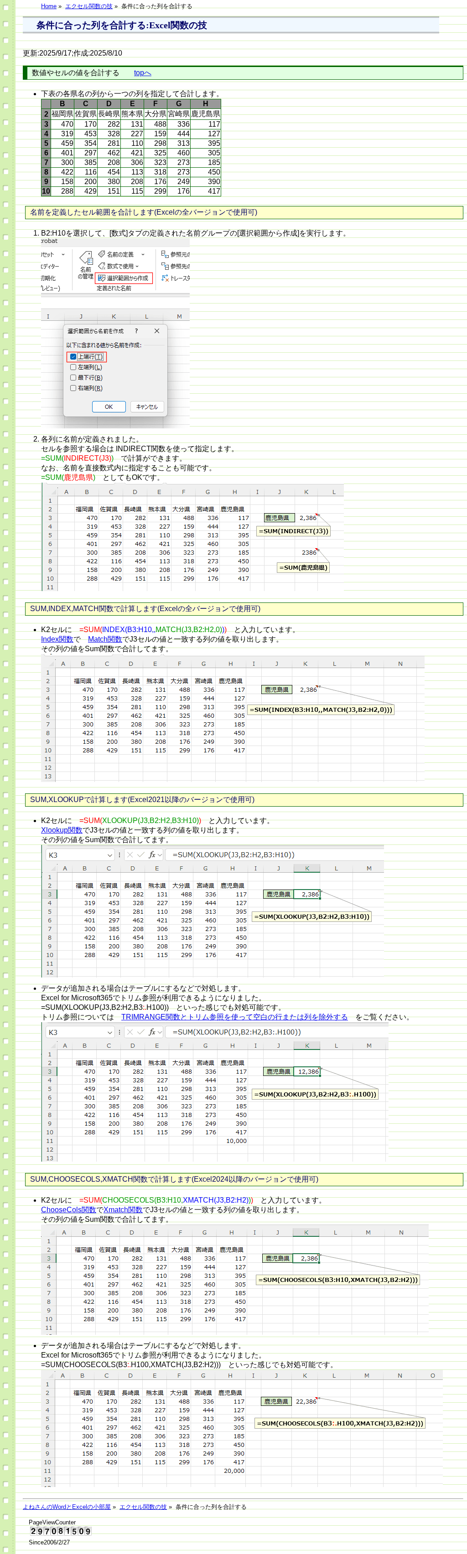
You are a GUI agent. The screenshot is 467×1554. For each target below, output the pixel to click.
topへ (142, 73)
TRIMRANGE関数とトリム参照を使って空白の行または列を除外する (234, 1017)
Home (49, 6)
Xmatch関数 (123, 1210)
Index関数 (57, 639)
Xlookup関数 (62, 830)
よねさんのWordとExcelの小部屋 (67, 1506)
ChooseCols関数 (68, 1210)
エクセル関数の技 (89, 6)
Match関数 (105, 639)
